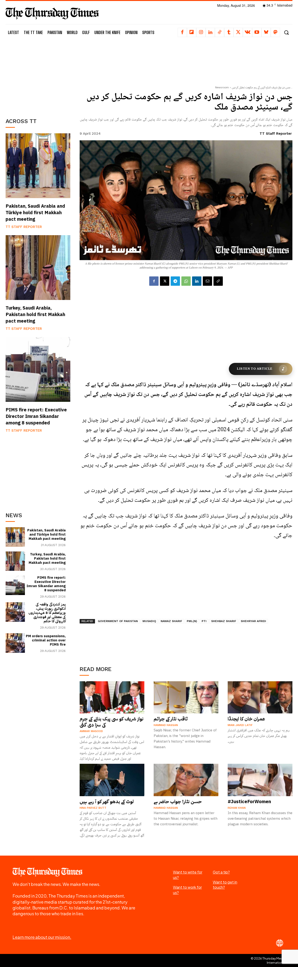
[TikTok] (219, 32)
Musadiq (149, 621)
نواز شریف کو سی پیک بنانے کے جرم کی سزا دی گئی (111, 721)
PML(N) (192, 621)
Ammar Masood (91, 731)
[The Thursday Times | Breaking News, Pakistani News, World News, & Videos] (52, 13)
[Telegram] (175, 281)
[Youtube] (256, 32)
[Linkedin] (210, 32)
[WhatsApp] (186, 281)
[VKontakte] (247, 32)
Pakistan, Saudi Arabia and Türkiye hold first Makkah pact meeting (35, 213)
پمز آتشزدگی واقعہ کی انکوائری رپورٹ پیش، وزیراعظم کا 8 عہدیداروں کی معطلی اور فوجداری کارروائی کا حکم (47, 613)
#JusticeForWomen (249, 801)
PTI (204, 621)
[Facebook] (182, 32)
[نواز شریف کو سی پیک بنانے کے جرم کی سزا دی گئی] (112, 697)
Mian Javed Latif (240, 725)
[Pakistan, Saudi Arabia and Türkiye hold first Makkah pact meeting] (38, 165)
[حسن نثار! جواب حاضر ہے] (186, 780)
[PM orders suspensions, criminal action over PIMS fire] (15, 643)
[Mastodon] (275, 32)
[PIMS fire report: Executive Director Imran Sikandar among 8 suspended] (38, 369)
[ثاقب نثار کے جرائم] (186, 697)
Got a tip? (221, 872)
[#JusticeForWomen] (260, 780)
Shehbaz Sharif (223, 621)
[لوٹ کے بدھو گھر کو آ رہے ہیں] (112, 780)
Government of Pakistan (118, 621)
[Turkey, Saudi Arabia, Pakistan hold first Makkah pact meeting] (38, 267)
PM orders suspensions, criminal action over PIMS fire (46, 640)
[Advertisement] (40, 76)
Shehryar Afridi (253, 621)
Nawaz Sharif (171, 621)
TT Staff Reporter (24, 227)
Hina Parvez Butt (93, 807)
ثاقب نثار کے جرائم (171, 718)
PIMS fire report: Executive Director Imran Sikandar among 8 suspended (36, 416)
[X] (238, 32)
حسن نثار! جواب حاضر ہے (178, 801)
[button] (286, 32)
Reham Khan (237, 807)
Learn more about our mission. (42, 937)
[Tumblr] (229, 32)
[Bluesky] (266, 32)
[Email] (207, 281)
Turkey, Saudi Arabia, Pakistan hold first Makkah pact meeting (35, 314)
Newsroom (222, 87)
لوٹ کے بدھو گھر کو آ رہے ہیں (107, 801)
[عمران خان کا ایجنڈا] (260, 697)
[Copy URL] (218, 281)
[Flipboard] (191, 32)
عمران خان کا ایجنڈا (246, 718)
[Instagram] (201, 32)
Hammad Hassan (166, 725)
